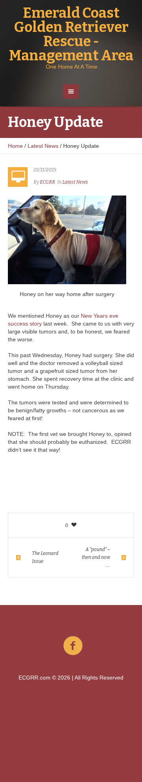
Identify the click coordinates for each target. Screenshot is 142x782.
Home (15, 146)
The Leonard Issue (45, 557)
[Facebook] (73, 646)
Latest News (43, 146)
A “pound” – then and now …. (96, 557)
